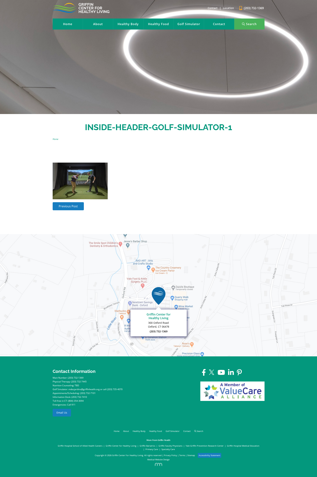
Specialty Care (168, 449)
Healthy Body (128, 24)
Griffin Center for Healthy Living (121, 445)
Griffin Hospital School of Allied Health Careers (80, 445)
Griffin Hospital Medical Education (243, 445)
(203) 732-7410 (79, 397)
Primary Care (151, 449)
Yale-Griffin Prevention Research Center (205, 445)
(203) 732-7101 (88, 393)
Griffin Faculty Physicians (170, 445)
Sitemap (191, 455)
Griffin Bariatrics (147, 445)
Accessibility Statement (209, 455)
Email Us (62, 412)
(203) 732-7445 (79, 381)
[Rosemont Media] (159, 464)
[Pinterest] (239, 374)
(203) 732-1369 (158, 331)
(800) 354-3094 (76, 400)
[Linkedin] (231, 374)
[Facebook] (203, 374)
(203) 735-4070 (115, 389)
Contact (213, 8)
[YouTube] (221, 374)
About (98, 24)
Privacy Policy (170, 455)
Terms (182, 455)
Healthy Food (158, 24)
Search (251, 24)
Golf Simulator (188, 24)
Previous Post (68, 206)
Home (67, 24)
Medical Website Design (158, 459)
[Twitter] (211, 374)
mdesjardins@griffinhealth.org (84, 389)
